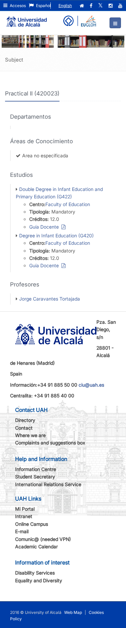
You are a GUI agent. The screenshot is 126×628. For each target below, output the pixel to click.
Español (43, 5)
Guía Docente (45, 227)
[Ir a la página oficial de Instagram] (111, 5)
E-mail (22, 531)
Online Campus (31, 524)
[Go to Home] (26, 19)
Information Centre (35, 469)
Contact (24, 428)
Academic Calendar (36, 546)
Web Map (73, 612)
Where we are (30, 435)
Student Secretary (35, 476)
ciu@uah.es (91, 385)
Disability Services (35, 573)
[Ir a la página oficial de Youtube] (121, 5)
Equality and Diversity (38, 580)
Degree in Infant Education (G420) (56, 235)
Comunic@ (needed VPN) (43, 539)
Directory (25, 420)
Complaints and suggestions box (50, 442)
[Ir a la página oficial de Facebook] (91, 5)
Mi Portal (25, 509)
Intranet (23, 516)
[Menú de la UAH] (115, 22)
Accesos (17, 5)
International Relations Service (48, 484)
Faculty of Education (67, 204)
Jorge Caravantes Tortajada (49, 299)
